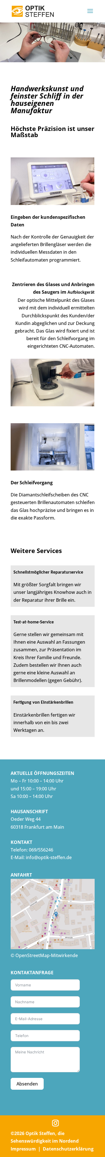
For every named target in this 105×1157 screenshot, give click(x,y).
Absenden (27, 1084)
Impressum (23, 1149)
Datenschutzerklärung (68, 1149)
